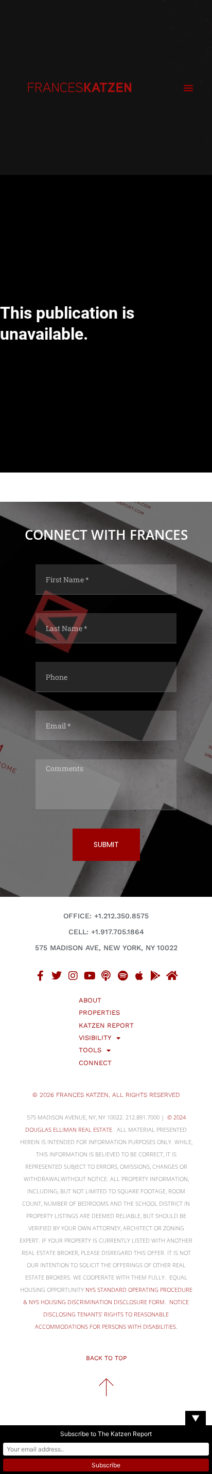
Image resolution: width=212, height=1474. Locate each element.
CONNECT (95, 1063)
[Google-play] (155, 976)
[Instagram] (73, 976)
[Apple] (139, 976)
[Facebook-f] (40, 976)
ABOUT (90, 1000)
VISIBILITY (95, 1037)
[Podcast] (106, 976)
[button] (188, 87)
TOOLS (90, 1050)
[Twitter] (56, 976)
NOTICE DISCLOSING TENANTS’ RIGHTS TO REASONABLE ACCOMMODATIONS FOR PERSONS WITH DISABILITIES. (112, 1314)
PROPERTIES (99, 1012)
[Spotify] (122, 976)
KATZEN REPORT (106, 1025)
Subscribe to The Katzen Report (106, 1434)
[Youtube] (89, 976)
